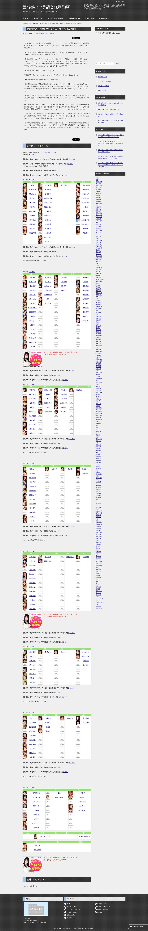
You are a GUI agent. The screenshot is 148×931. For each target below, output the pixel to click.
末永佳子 (64, 390)
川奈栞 (32, 325)
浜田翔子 (32, 674)
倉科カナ (64, 290)
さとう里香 (32, 416)
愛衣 (32, 185)
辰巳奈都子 (32, 504)
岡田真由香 (85, 198)
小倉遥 (85, 207)
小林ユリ (86, 316)
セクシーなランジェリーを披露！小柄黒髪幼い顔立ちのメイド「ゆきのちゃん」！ (110, 157)
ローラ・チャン (84, 836)
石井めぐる (48, 198)
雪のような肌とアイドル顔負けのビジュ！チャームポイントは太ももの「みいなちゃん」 (110, 143)
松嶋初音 (32, 740)
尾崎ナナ (86, 215)
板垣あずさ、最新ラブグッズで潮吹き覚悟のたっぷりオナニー (110, 151)
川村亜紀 (32, 334)
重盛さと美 (48, 390)
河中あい (32, 321)
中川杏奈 (32, 561)
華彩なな (32, 295)
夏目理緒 (32, 609)
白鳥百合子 (48, 411)
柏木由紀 (32, 299)
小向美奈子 (85, 321)
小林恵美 (86, 312)
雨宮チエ (32, 207)
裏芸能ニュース (38, 18)
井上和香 (48, 228)
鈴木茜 (63, 407)
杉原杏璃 (64, 398)
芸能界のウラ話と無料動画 (46, 7)
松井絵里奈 (32, 722)
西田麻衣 (48, 557)
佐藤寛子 (32, 407)
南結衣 (48, 731)
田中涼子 (32, 508)
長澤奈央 (32, 578)
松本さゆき (32, 744)
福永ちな (64, 652)
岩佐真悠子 (48, 237)
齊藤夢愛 (32, 390)
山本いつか (36, 823)
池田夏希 (48, 185)
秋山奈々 (32, 198)
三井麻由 (48, 722)
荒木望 (32, 215)
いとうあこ (48, 215)
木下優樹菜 (48, 295)
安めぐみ (36, 806)
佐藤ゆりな (32, 411)
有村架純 (32, 224)
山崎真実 (36, 815)
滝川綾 (32, 473)
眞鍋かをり (32, 753)
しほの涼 (48, 398)
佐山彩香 (32, 424)
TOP (26, 18)
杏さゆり (32, 228)
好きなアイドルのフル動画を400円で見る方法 (111, 115)
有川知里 (32, 220)
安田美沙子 (36, 802)
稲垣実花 (48, 224)
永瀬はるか (32, 587)
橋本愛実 (32, 652)
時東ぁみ (86, 473)
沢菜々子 (32, 433)
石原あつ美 (48, 202)
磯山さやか (48, 207)
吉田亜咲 (82, 810)
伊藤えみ (48, 220)
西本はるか (48, 561)
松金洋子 (32, 735)
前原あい (32, 718)
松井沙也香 (32, 727)
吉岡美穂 (82, 793)
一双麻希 (48, 211)
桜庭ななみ (32, 394)
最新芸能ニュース (47, 33)
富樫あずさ (85, 469)
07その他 (37, 33)
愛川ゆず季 (32, 189)
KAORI (32, 277)
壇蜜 (32, 521)
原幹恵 (32, 682)
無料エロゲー (90, 18)
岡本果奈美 (85, 202)
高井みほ (32, 469)
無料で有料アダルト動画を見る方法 (108, 109)
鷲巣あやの (37, 850)
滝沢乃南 (32, 482)
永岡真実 (32, 557)
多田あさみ (32, 495)
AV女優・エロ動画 (74, 18)
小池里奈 (86, 286)
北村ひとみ (48, 290)
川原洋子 (32, 329)
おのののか (85, 224)
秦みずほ (32, 656)
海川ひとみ (32, 282)
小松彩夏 (86, 308)
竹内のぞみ (32, 486)
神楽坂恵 (32, 286)
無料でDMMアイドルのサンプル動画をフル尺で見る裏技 (110, 104)
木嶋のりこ (48, 286)
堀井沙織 (86, 661)
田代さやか (32, 491)
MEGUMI (70, 718)
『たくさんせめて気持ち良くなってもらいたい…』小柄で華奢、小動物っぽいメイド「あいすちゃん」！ (110, 165)
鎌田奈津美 (32, 312)
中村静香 (32, 591)
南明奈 (48, 727)
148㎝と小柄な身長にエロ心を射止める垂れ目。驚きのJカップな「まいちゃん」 (111, 136)
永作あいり (32, 574)
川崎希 (32, 316)
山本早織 (36, 828)
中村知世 (32, 596)
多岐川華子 (32, 478)
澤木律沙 (32, 429)
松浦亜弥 (32, 731)
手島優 (70, 469)
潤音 (48, 407)
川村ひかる (32, 338)
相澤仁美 (98, 184)
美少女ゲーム (105, 18)
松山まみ (32, 748)
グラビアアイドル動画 (56, 18)
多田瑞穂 (32, 499)
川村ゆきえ (32, 342)
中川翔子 (32, 565)
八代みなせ (36, 797)
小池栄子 (86, 277)
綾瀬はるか (32, 211)
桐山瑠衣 (48, 303)
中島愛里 (32, 583)
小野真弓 (86, 228)
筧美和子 (32, 290)
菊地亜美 (48, 277)
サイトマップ (121, 1)
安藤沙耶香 (32, 233)
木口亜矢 (48, 282)
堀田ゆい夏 (85, 656)
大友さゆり (85, 194)
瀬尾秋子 (79, 390)
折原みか (86, 233)
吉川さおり (82, 802)
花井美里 (32, 661)
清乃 (48, 299)
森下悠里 (86, 722)
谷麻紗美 (32, 512)
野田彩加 (86, 557)
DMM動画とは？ (49, 152)
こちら (32, 155)
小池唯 (85, 282)
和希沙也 (32, 303)
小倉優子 (86, 211)
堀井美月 (86, 665)
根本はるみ (70, 557)
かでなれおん (32, 308)
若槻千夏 (37, 845)
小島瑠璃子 (85, 299)
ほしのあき (85, 652)
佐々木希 (32, 398)
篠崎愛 (48, 394)
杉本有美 (64, 394)
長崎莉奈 (32, 570)
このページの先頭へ (139, 926)
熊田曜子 (64, 286)
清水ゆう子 (48, 403)
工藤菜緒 (64, 277)
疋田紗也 (48, 652)
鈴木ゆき (64, 411)
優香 (59, 793)
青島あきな (32, 194)
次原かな (54, 469)
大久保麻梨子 (85, 185)
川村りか (32, 347)
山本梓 (36, 819)
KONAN (85, 303)
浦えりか (64, 185)
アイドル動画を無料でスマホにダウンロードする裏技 (110, 121)
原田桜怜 (32, 678)
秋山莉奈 (32, 202)
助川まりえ (63, 403)
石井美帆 (48, 194)
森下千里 (86, 718)
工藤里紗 (64, 282)
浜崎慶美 (32, 669)
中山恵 (32, 600)
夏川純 (32, 604)
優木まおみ (59, 797)
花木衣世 (32, 665)
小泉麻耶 (86, 290)
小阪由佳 (86, 295)
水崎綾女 (48, 718)
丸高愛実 (32, 757)
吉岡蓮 (82, 797)
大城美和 (86, 189)
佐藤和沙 (32, 403)
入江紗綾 (48, 233)
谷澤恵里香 (36, 793)
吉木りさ (82, 806)
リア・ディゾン (44, 836)
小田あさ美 (85, 220)
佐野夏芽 (32, 420)
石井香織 (48, 189)
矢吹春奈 (36, 810)
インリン (48, 241)
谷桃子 (32, 517)
